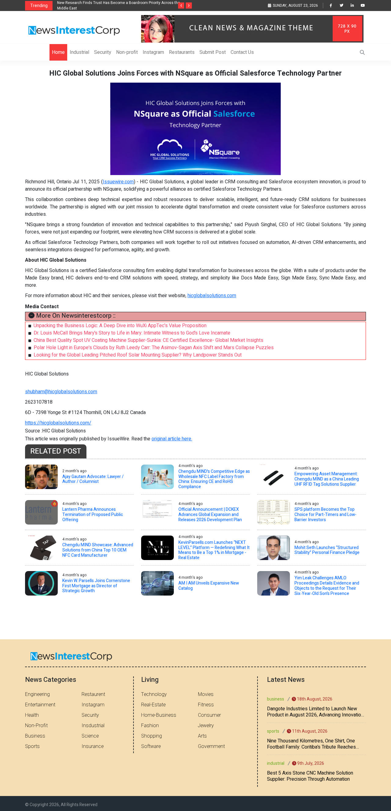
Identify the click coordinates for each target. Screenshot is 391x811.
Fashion (150, 725)
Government (211, 746)
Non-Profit (36, 725)
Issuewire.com (118, 181)
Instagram (153, 52)
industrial (275, 763)
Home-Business (158, 715)
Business (35, 736)
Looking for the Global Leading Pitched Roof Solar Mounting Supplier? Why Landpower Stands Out (138, 355)
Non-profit (127, 52)
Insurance (93, 746)
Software (151, 746)
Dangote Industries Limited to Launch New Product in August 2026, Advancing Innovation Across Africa (315, 712)
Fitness (206, 704)
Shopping (151, 736)
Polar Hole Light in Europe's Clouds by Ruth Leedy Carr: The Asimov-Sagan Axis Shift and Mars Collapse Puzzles (154, 347)
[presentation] (181, 5)
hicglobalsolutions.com (212, 295)
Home (58, 52)
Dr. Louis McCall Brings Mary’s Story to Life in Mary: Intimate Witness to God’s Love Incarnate (132, 333)
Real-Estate (153, 704)
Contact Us (242, 52)
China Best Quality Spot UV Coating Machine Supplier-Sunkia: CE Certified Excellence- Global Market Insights (148, 340)
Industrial (79, 52)
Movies (206, 694)
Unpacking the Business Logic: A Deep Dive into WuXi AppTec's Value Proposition (120, 325)
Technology (154, 694)
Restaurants (182, 52)
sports (273, 731)
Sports (32, 746)
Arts (202, 736)
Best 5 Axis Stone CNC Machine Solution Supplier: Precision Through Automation (310, 776)
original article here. (172, 439)
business (275, 699)
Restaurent (93, 694)
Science (90, 736)
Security (102, 52)
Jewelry (206, 725)
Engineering (37, 694)
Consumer (209, 715)
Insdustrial (93, 725)
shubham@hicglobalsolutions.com (61, 391)
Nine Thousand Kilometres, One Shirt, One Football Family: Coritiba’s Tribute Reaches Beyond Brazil (311, 744)
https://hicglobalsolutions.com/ (58, 423)
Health (32, 715)
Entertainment (40, 704)
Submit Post (212, 52)
